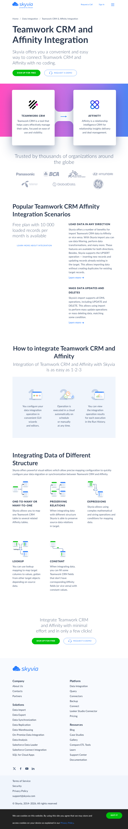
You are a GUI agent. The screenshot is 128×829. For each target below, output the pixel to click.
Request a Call (87, 4)
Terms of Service (21, 781)
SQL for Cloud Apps (23, 755)
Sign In (101, 4)
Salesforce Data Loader (25, 745)
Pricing (73, 716)
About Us (17, 686)
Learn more (75, 277)
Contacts (17, 691)
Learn (73, 750)
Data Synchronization (24, 720)
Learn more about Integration (34, 245)
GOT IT (114, 815)
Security (17, 786)
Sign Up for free (26, 73)
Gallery (74, 740)
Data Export (19, 715)
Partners (17, 696)
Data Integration (30, 19)
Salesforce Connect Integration (29, 750)
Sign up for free (46, 641)
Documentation (78, 760)
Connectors (76, 696)
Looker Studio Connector (83, 711)
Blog (72, 730)
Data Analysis (19, 740)
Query (73, 691)
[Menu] (113, 4)
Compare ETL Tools (80, 745)
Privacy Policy (20, 791)
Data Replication (21, 725)
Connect (74, 706)
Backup (74, 701)
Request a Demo (63, 73)
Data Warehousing (22, 730)
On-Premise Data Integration (28, 735)
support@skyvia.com (23, 796)
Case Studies (77, 735)
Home (15, 19)
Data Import (19, 710)
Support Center (78, 755)
